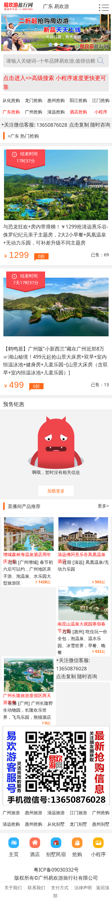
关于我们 (13, 887)
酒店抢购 (78, 112)
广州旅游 (11, 812)
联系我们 (36, 887)
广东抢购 (11, 112)
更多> (103, 506)
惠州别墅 (101, 824)
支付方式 (59, 887)
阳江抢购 (78, 100)
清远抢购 (56, 112)
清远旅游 (56, 812)
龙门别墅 (78, 824)
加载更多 (56, 491)
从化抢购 (11, 100)
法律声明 (83, 887)
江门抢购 (101, 100)
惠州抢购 (56, 100)
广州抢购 (33, 112)
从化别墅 (56, 824)
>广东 (13, 136)
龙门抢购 (33, 100)
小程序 (100, 112)
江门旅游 (78, 812)
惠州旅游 (33, 812)
